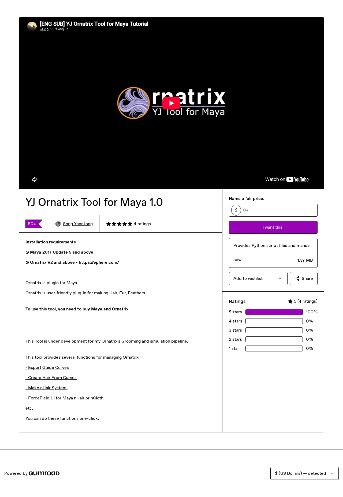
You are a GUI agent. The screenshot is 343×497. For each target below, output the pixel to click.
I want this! (273, 227)
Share (307, 278)
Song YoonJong (78, 223)
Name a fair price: (246, 198)
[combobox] (258, 278)
